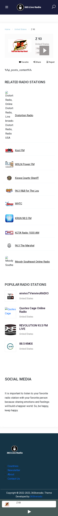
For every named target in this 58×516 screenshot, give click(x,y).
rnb (38, 53)
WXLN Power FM (24, 164)
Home (7, 29)
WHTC (18, 203)
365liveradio (36, 496)
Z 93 (18, 502)
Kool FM (19, 150)
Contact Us (14, 478)
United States (21, 29)
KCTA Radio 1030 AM (27, 232)
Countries (13, 466)
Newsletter (14, 470)
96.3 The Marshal (24, 245)
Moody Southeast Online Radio (32, 261)
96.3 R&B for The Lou (27, 190)
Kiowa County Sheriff (27, 178)
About (11, 474)
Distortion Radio (24, 115)
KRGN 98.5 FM (23, 218)
